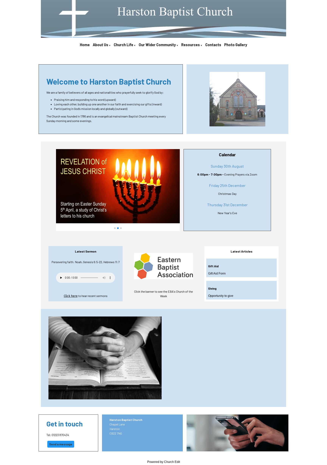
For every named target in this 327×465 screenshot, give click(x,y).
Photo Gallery (235, 44)
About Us (100, 44)
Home (85, 44)
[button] (115, 228)
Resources (190, 44)
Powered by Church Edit (163, 461)
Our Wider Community (157, 44)
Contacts (213, 44)
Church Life (123, 44)
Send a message (60, 444)
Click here (71, 296)
